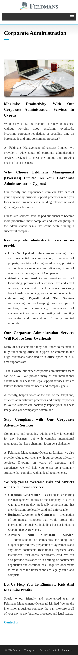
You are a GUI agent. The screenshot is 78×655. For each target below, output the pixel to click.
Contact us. (11, 622)
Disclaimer (67, 650)
